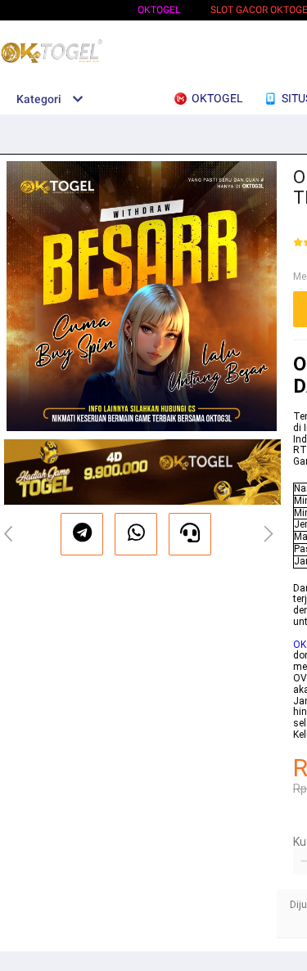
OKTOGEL (159, 10)
